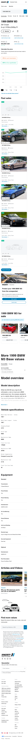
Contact (16, 718)
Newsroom (17, 716)
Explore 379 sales (6, 269)
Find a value (4, 6)
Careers (16, 714)
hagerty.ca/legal (18, 640)
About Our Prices (16, 634)
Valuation (3, 710)
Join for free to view (5, 37)
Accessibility (14, 736)
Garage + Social (18, 704)
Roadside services (5, 720)
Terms (16, 728)
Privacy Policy (22, 671)
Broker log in (4, 703)
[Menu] (26, 2)
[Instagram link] (7, 658)
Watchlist (11, 6)
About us (16, 711)
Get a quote (14, 299)
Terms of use (7, 738)
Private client (4, 696)
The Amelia (17, 683)
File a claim (4, 683)
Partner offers (4, 711)
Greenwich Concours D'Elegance (19, 687)
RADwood (16, 691)
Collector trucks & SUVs (6, 691)
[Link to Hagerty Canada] (4, 732)
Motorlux (16, 689)
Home (16, 709)
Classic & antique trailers (6, 693)
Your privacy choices (7, 736)
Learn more (14, 302)
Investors (16, 719)
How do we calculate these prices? (9, 93)
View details (4, 126)
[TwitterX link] (5, 658)
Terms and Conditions (7, 672)
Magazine (3, 713)
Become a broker (5, 701)
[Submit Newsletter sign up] (24, 668)
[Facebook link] (2, 658)
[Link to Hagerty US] (2, 732)
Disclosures (20, 736)
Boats (3, 695)
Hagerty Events (18, 681)
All (15, 699)
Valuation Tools (13, 2)
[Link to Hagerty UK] (7, 732)
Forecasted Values (20, 638)
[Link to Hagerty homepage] (8, 655)
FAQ (15, 724)
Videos (16, 696)
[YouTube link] (10, 658)
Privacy (16, 726)
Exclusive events (5, 715)
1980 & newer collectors (6, 688)
